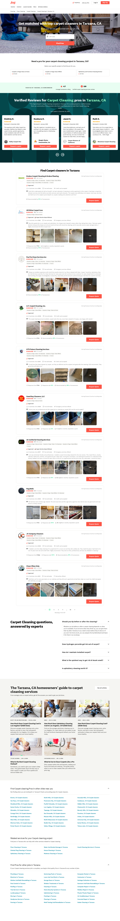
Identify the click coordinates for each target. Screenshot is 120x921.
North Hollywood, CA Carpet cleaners (56, 820)
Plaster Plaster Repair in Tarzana (87, 893)
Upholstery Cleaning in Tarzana (20, 853)
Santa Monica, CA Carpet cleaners (88, 823)
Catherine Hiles (49, 758)
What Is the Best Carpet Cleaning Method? (23, 763)
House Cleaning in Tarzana (52, 850)
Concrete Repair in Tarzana (86, 899)
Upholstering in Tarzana (51, 893)
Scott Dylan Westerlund (18, 720)
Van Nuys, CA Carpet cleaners (19, 801)
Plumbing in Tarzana (17, 874)
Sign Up (105, 3)
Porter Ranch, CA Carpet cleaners (21, 826)
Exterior (19, 7)
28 (70, 609)
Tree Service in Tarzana (17, 890)
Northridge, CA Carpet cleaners (20, 816)
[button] (33, 236)
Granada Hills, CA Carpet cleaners (88, 798)
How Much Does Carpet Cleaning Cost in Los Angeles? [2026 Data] (25, 724)
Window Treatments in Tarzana (54, 883)
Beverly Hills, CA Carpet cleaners (87, 810)
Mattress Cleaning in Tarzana (53, 853)
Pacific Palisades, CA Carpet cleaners (56, 804)
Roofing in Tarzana (16, 887)
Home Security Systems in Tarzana (55, 890)
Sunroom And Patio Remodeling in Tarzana (91, 883)
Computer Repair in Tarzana (86, 887)
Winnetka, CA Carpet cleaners (19, 810)
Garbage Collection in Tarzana (87, 880)
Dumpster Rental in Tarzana (86, 874)
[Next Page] (75, 610)
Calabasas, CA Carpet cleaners (87, 801)
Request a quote (15, 146)
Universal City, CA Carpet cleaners (88, 820)
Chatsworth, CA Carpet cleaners (87, 807)
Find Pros (60, 43)
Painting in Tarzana (50, 896)
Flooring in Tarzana (50, 899)
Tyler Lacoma (14, 758)
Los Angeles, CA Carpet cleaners (54, 807)
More (34, 7)
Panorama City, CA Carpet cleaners (55, 801)
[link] (6, 141)
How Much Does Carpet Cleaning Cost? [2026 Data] (92, 724)
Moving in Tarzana (16, 896)
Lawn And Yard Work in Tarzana (54, 877)
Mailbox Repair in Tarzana (85, 890)
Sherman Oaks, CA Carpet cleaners (21, 823)
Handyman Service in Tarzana (19, 899)
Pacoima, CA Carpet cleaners (86, 813)
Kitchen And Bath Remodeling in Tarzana (23, 880)
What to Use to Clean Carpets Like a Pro (59, 762)
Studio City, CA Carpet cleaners (54, 823)
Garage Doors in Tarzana (52, 880)
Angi (45, 720)
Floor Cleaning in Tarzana (18, 847)
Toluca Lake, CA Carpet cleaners (87, 826)
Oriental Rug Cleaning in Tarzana (20, 850)
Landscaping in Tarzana (18, 893)
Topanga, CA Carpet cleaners (53, 810)
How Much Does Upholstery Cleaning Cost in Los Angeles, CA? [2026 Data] (58, 724)
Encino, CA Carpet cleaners (19, 798)
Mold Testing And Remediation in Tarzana (57, 902)
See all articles (102, 688)
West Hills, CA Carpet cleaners (20, 820)
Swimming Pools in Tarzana (52, 874)
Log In (96, 3)
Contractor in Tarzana (84, 877)
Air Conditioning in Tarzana (86, 896)
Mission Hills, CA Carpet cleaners (54, 816)
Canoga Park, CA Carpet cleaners (21, 813)
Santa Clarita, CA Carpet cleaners (21, 807)
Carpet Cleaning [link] (31, 11)
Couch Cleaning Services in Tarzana (88, 847)
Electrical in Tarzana (16, 877)
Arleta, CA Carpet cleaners (85, 816)
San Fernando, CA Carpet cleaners (55, 813)
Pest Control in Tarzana (17, 883)
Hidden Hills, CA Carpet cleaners (87, 804)
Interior (13, 7)
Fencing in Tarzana (16, 902)
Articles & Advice (43, 7)
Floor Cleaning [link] (21, 11)
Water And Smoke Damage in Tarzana (56, 847)
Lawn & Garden (27, 7)
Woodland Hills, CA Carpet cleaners (21, 804)
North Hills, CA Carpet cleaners (54, 798)
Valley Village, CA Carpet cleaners (55, 826)
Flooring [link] (12, 11)
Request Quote (94, 200)
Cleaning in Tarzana (50, 887)
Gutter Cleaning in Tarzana (85, 902)
